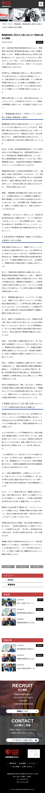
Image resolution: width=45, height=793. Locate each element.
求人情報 (16, 766)
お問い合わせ (27, 766)
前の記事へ (8, 566)
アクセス (32, 763)
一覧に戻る (22, 566)
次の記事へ (37, 566)
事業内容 (12, 763)
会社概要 (22, 763)
